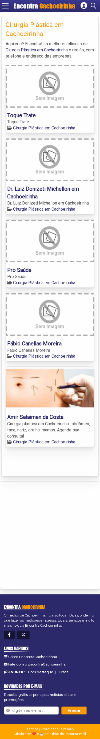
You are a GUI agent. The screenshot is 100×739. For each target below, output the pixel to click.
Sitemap (67, 729)
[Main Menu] (5, 6)
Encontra (44, 6)
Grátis (63, 672)
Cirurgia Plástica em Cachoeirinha (37, 49)
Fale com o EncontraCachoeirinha (37, 664)
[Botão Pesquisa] (94, 6)
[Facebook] (9, 635)
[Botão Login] (84, 6)
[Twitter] (23, 635)
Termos (32, 729)
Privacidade (50, 729)
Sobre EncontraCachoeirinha (32, 657)
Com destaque (40, 672)
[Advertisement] (50, 534)
